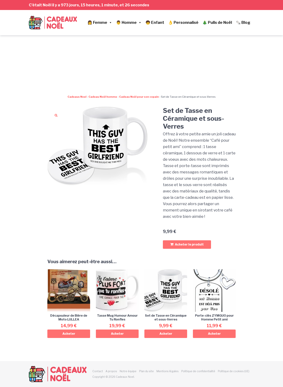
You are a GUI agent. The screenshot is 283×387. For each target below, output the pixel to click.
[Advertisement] (141, 64)
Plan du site (146, 371)
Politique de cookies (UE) (233, 371)
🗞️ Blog (243, 22)
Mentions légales (167, 371)
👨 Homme (126, 22)
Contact (97, 371)
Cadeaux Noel (77, 96)
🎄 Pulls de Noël (217, 22)
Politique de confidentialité (198, 371)
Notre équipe (128, 371)
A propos (111, 371)
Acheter (68, 333)
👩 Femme (97, 22)
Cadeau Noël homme (103, 96)
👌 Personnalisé (183, 22)
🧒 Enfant (155, 22)
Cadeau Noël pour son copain (139, 96)
